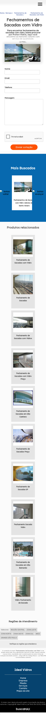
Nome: (8, 69)
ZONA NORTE (6, 634)
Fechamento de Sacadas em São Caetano (23, 414)
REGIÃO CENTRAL (18, 630)
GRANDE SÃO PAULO (9, 638)
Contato (23, 688)
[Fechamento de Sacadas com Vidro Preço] (23, 360)
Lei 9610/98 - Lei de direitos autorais (30, 656)
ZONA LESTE (31, 630)
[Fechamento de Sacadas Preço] (23, 435)
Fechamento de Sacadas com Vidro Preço (23, 376)
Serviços (23, 685)
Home (23, 678)
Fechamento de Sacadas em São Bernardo (23, 565)
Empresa (23, 680)
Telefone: (9, 87)
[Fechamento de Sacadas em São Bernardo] (23, 548)
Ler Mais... (23, 42)
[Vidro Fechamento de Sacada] (23, 586)
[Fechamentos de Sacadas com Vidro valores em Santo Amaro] (24, 187)
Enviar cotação (24, 147)
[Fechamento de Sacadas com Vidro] (23, 246)
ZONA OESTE (18, 634)
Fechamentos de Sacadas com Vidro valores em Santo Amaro (24, 203)
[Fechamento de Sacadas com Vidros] (23, 322)
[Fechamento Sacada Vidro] (23, 511)
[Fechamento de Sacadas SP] (23, 473)
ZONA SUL (29, 634)
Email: (7, 78)
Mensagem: (10, 98)
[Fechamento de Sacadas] (23, 284)
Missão (23, 683)
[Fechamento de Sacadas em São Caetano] (23, 397)
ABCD (38, 634)
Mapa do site (23, 691)
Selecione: (5, 630)
